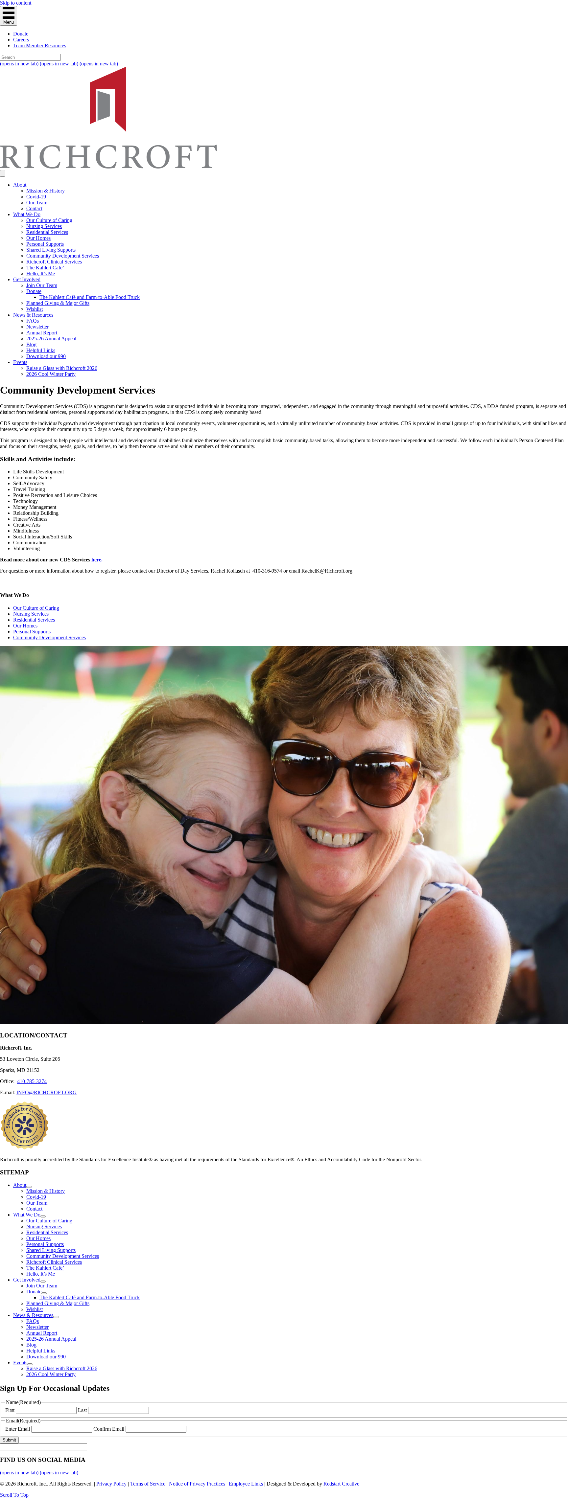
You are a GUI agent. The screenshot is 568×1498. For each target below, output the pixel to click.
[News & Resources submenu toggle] (56, 1317)
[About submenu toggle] (29, 1187)
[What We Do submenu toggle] (43, 1216)
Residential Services (47, 232)
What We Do (26, 214)
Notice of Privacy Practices (197, 1484)
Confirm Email (108, 1429)
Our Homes (38, 238)
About (19, 185)
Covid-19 (36, 196)
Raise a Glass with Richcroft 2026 (61, 368)
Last (82, 1410)
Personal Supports (45, 244)
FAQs (32, 321)
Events (20, 362)
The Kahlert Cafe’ (45, 267)
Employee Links (245, 1484)
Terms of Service (147, 1484)
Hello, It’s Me (40, 273)
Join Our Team (41, 285)
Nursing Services (44, 226)
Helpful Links (40, 350)
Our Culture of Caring (49, 220)
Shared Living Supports (51, 250)
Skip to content (15, 3)
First (9, 1410)
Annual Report (41, 332)
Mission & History (45, 190)
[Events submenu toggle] (30, 1364)
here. (97, 559)
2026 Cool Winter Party (51, 374)
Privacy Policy (111, 1484)
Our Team (36, 202)
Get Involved (26, 279)
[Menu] (2, 173)
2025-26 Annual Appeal (51, 338)
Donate (20, 33)
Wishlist (34, 309)
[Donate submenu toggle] (44, 1293)
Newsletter (37, 326)
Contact (34, 208)
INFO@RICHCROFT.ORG (46, 1092)
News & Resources (33, 315)
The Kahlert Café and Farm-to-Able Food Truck (89, 297)
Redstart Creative (341, 1484)
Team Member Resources (39, 45)
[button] (14, 1495)
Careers (21, 39)
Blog (31, 344)
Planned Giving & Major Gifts (57, 303)
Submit (9, 1440)
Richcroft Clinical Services (54, 261)
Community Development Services (62, 256)
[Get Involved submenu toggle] (43, 1281)
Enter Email (17, 1429)
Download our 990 (46, 356)
